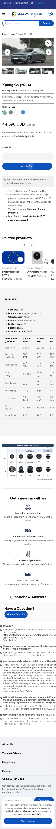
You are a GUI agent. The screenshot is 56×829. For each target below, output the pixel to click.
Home (4, 34)
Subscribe (44, 800)
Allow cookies (28, 821)
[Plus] (49, 157)
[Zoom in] (48, 43)
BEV (15, 90)
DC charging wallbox (37, 271)
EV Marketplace (10, 268)
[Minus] (6, 157)
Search (46, 23)
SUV (27, 90)
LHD (42, 90)
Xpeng (12, 34)
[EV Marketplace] (27, 14)
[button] (49, 52)
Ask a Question (17, 614)
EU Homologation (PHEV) (10, 273)
